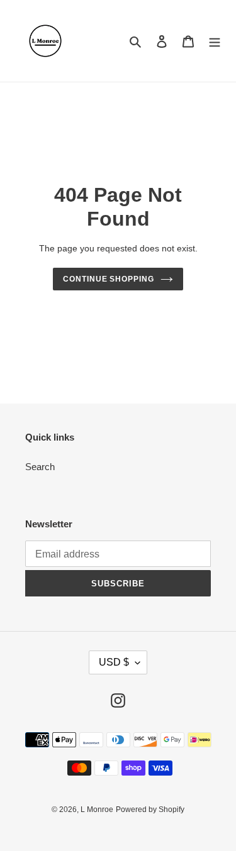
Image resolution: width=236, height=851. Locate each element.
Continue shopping (109, 279)
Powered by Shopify (150, 809)
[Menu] (214, 41)
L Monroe (97, 809)
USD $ (114, 662)
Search (40, 466)
